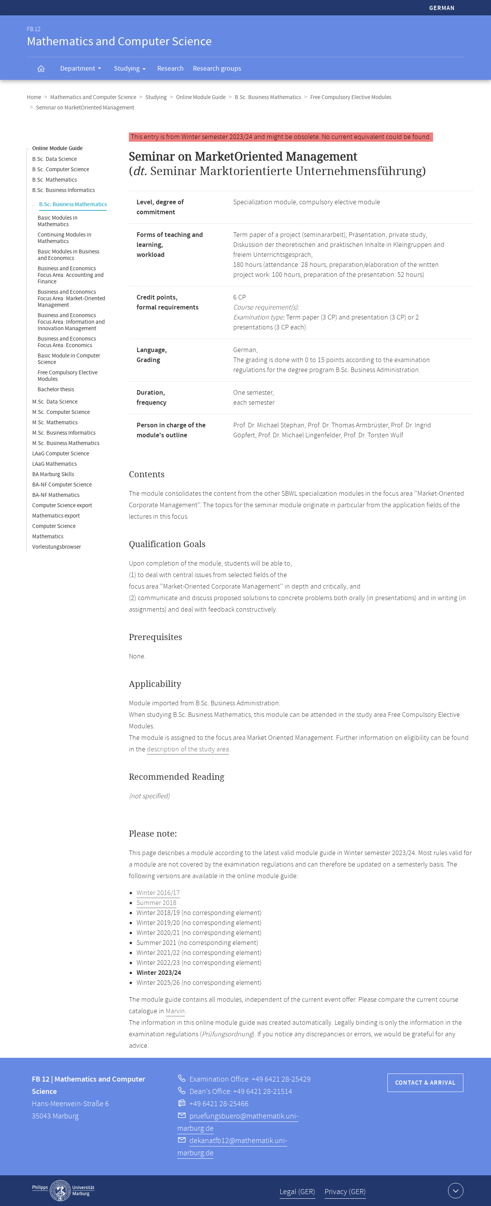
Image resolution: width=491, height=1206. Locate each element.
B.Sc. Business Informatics (63, 190)
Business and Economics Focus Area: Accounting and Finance (71, 275)
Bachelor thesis (56, 389)
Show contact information (455, 1190)
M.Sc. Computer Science (61, 412)
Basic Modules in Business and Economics (68, 255)
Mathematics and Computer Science (93, 97)
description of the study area (188, 749)
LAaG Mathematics (54, 464)
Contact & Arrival (425, 1083)
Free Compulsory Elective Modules (350, 97)
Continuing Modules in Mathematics (64, 238)
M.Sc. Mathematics (54, 422)
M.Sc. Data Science (54, 401)
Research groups (217, 68)
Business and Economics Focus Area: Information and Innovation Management (71, 322)
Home (34, 97)
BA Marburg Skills (53, 474)
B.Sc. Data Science (54, 159)
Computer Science (54, 526)
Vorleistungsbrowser (56, 547)
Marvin (175, 1011)
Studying (127, 68)
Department (77, 68)
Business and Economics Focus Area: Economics (67, 342)
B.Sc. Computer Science (60, 169)
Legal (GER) (297, 1192)
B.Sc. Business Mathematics (268, 97)
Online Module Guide (201, 97)
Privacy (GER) (345, 1192)
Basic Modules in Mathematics (57, 221)
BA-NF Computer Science (62, 484)
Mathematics (47, 536)
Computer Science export (62, 505)
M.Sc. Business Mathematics (65, 443)
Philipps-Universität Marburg (63, 1190)
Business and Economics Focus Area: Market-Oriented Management (71, 298)
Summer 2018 (156, 903)
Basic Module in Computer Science (69, 359)
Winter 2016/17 (158, 893)
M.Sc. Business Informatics (64, 433)
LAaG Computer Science (60, 453)
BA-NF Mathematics (55, 495)
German (442, 8)
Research (170, 68)
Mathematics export (56, 515)
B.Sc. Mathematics (54, 180)
